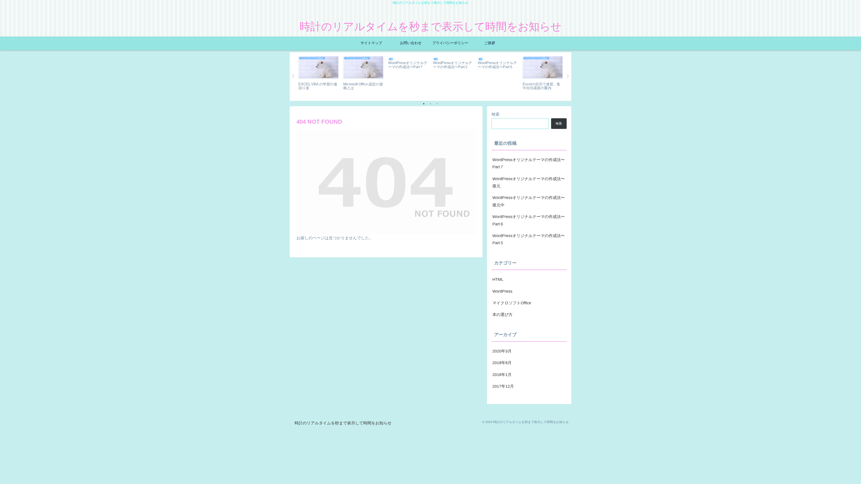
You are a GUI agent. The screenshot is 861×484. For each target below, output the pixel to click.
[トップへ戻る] (854, 477)
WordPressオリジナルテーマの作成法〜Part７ (528, 163)
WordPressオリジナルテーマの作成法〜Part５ (528, 239)
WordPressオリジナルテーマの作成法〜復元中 (528, 201)
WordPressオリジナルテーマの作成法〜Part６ (528, 220)
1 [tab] (424, 104)
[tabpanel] (318, 76)
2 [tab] (430, 104)
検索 (495, 114)
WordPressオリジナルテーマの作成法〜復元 (528, 182)
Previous (293, 76)
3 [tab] (437, 104)
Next (568, 76)
